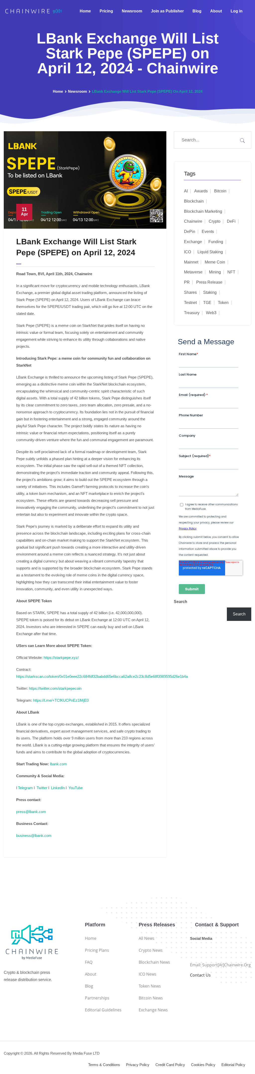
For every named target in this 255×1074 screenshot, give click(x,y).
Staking (210, 292)
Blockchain (194, 201)
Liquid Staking (210, 252)
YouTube (75, 788)
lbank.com (58, 764)
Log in (237, 11)
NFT (231, 272)
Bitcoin (220, 191)
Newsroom (132, 11)
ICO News (147, 974)
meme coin (215, 262)
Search (180, 602)
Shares (190, 292)
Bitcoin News (151, 998)
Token (223, 303)
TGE (207, 303)
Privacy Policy (137, 1065)
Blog (196, 11)
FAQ (88, 962)
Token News (150, 986)
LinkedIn (58, 788)
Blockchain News (154, 962)
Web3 (211, 313)
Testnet (190, 303)
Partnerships (97, 998)
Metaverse (193, 272)
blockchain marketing (203, 211)
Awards (201, 191)
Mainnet (191, 262)
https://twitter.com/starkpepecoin (55, 688)
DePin (189, 231)
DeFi (231, 221)
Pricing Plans (97, 950)
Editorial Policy (233, 1065)
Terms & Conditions (104, 1065)
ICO (187, 252)
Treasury (191, 313)
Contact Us (200, 975)
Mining (215, 272)
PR (187, 282)
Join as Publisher (167, 11)
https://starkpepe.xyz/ (61, 657)
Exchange (193, 242)
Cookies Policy (203, 1065)
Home (85, 11)
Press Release (209, 282)
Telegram (25, 788)
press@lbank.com (31, 812)
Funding (215, 242)
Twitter (42, 788)
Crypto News (151, 950)
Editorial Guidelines (103, 1010)
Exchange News (153, 1010)
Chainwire (193, 221)
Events (208, 231)
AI (186, 191)
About (216, 11)
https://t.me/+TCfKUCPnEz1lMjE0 (61, 700)
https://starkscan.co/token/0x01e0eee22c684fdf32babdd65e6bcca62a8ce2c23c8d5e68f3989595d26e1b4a (102, 676)
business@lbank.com (34, 835)
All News (146, 938)
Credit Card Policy (170, 1065)
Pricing (106, 11)
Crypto (214, 221)
